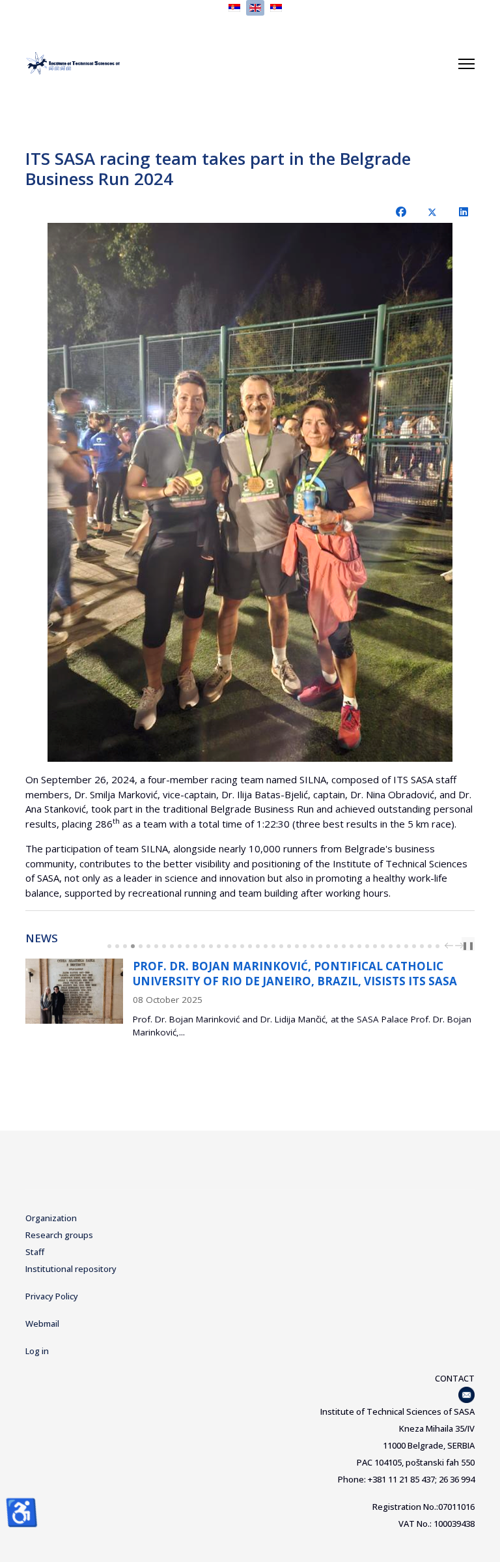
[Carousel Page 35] (375, 946)
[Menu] (466, 63)
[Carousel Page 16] (227, 946)
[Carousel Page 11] (187, 946)
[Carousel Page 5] (141, 946)
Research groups (59, 1235)
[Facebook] (401, 212)
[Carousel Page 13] (203, 946)
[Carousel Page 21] (266, 946)
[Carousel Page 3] (125, 946)
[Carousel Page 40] (414, 946)
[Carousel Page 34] (367, 946)
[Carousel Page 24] (289, 946)
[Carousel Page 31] (344, 946)
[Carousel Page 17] (234, 946)
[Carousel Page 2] (117, 946)
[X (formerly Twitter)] (432, 212)
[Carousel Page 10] (180, 946)
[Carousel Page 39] (406, 946)
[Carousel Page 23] (281, 946)
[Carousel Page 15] (219, 946)
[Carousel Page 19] (250, 946)
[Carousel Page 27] (312, 946)
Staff (34, 1252)
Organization (51, 1218)
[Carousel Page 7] (156, 946)
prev (450, 945)
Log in (37, 1351)
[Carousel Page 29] (328, 946)
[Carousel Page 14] (211, 946)
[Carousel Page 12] (195, 946)
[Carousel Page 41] (422, 946)
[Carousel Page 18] (242, 946)
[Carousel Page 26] (305, 946)
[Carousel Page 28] (320, 946)
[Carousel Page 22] (273, 946)
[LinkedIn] (463, 212)
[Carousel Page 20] (258, 946)
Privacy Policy (51, 1296)
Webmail (42, 1323)
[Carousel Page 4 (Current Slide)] (133, 946)
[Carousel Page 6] (148, 946)
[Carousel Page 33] (359, 946)
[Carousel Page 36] (383, 946)
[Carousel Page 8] (164, 946)
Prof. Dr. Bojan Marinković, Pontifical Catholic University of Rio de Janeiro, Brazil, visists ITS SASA (295, 974)
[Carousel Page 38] (398, 946)
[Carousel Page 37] (391, 946)
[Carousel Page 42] (430, 946)
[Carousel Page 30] (336, 946)
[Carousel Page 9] (172, 946)
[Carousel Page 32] (352, 946)
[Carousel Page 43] (437, 946)
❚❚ (468, 945)
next (461, 945)
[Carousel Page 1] (109, 946)
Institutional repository (71, 1269)
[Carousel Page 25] (297, 946)
